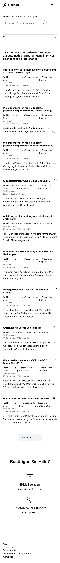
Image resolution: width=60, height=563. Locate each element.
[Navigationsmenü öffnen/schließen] (52, 5)
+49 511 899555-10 (30, 512)
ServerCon (30, 332)
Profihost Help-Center (13, 16)
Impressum (9, 547)
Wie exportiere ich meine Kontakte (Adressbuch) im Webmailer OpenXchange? (28, 109)
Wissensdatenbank (32, 77)
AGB (5, 543)
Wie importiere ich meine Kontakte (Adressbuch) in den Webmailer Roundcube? (29, 144)
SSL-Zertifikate (32, 223)
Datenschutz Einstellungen (17, 553)
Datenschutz (9, 550)
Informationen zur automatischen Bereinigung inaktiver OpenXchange (29, 71)
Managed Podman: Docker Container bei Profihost (26, 291)
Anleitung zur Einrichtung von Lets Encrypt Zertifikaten (27, 217)
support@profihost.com (30, 489)
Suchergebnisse (33, 16)
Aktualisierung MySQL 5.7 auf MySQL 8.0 (26, 180)
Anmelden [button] (8, 556)
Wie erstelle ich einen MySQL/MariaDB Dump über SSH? (25, 361)
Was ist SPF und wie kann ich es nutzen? (26, 398)
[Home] (11, 5)
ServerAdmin (43, 332)
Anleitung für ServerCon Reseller (22, 327)
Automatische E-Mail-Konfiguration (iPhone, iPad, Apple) (28, 253)
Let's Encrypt (48, 223)
